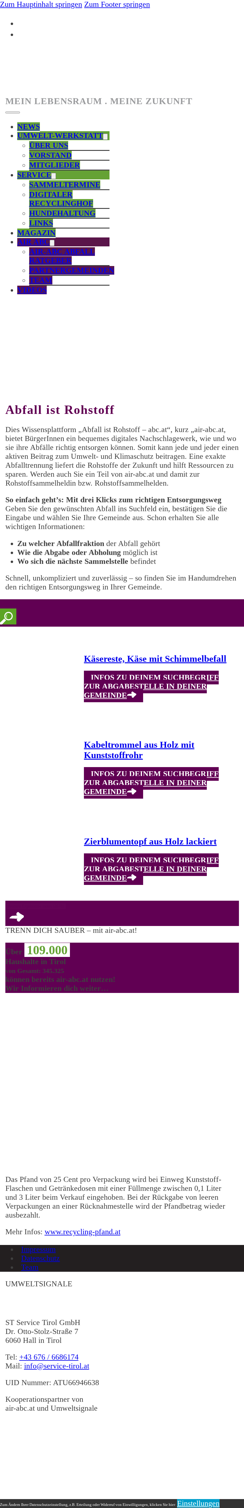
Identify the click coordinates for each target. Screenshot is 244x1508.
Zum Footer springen (117, 4)
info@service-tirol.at (56, 1366)
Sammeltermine (64, 184)
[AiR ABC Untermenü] (52, 243)
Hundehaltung (62, 213)
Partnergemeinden (71, 270)
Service (34, 174)
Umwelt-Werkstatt (60, 135)
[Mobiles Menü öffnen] (12, 112)
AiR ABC (33, 241)
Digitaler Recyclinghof (61, 199)
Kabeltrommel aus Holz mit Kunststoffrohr (139, 750)
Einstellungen (198, 1503)
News (28, 126)
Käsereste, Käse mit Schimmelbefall (155, 659)
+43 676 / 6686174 (49, 1357)
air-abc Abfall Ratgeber (62, 256)
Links (41, 223)
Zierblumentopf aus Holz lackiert (150, 841)
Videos (32, 290)
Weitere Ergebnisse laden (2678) (36, 906)
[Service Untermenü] (53, 176)
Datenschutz (40, 1258)
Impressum (38, 1249)
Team (40, 280)
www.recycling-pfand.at (83, 1231)
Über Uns (48, 145)
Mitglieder (54, 165)
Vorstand (50, 155)
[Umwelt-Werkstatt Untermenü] (105, 137)
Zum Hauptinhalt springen (41, 4)
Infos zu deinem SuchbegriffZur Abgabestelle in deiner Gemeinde (151, 686)
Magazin (36, 233)
